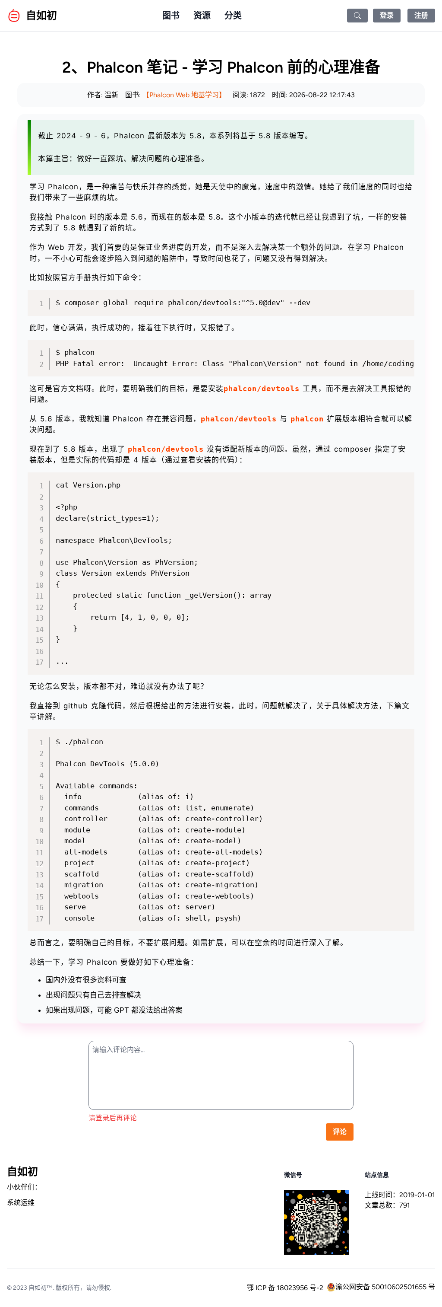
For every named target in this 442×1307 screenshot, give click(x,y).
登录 (387, 15)
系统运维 (21, 1203)
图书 (171, 15)
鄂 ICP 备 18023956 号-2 (285, 1288)
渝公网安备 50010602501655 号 (385, 1287)
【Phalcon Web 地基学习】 (184, 95)
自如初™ (40, 1287)
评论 (340, 1132)
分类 (233, 15)
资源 (202, 15)
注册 (421, 15)
